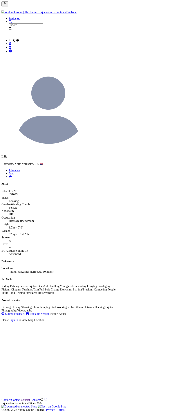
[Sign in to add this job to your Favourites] (45, 399)
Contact (6, 399)
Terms (60, 409)
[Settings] (10, 51)
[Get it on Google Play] (52, 406)
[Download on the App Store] (19, 406)
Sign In (14, 320)
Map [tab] (11, 173)
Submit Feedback (14, 313)
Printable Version (39, 313)
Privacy (50, 409)
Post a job (14, 18)
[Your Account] (10, 47)
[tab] (10, 176)
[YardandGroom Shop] (10, 43)
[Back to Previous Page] (4, 3)
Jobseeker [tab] (14, 170)
